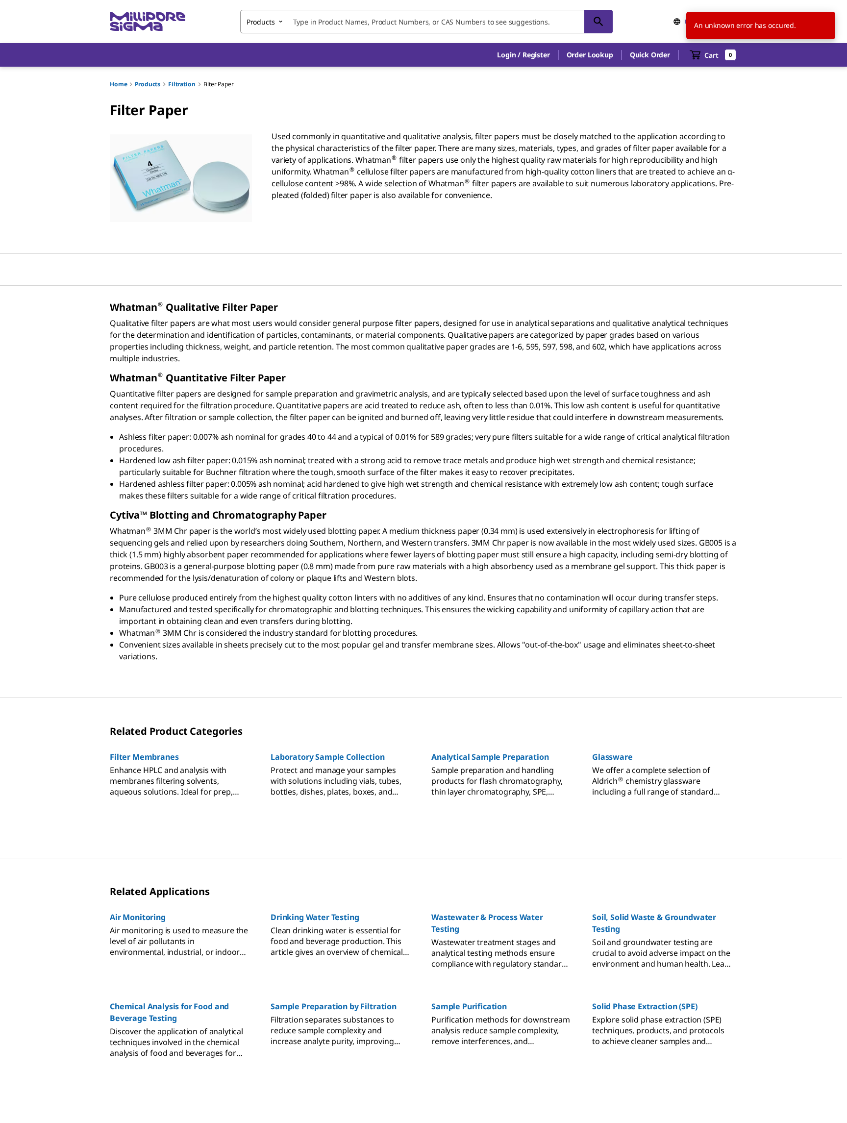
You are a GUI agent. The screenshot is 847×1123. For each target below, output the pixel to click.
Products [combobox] (261, 21)
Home (118, 84)
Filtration (181, 84)
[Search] (598, 21)
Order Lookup (590, 54)
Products (147, 84)
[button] (523, 55)
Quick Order (650, 54)
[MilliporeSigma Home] (147, 21)
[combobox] (426, 21)
